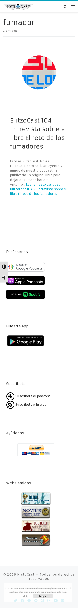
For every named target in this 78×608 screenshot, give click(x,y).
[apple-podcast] (25, 286)
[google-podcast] (25, 272)
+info (25, 596)
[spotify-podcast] (25, 299)
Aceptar (43, 596)
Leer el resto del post (38, 189)
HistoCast (26, 574)
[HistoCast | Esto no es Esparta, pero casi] (18, 6)
